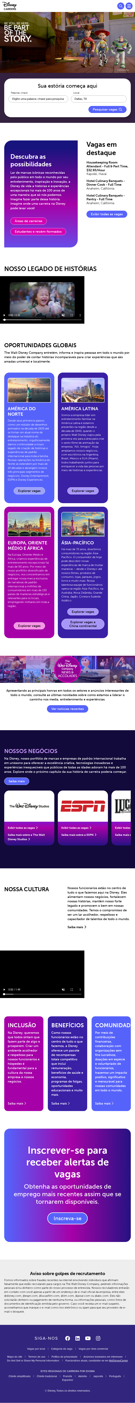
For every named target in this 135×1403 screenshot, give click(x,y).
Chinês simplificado (20, 1376)
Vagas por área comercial (93, 1349)
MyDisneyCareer (118, 1361)
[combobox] (99, 98)
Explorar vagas (31, 491)
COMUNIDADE (114, 1025)
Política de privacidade (64, 1357)
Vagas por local (36, 1349)
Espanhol (67, 1380)
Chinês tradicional (47, 1376)
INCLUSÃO (22, 1025)
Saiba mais (19, 782)
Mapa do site (14, 1357)
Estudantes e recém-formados (38, 232)
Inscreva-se (68, 1218)
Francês (67, 1376)
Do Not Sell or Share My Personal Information (33, 1361)
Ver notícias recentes (67, 709)
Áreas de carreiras (28, 221)
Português (115, 1376)
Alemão (82, 1376)
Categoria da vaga (61, 1349)
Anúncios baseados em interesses (103, 1357)
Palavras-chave (19, 93)
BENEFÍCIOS (67, 1025)
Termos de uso (36, 1357)
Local (76, 93)
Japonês (98, 1376)
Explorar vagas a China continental (83, 624)
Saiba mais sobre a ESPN (77, 834)
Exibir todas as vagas (107, 214)
